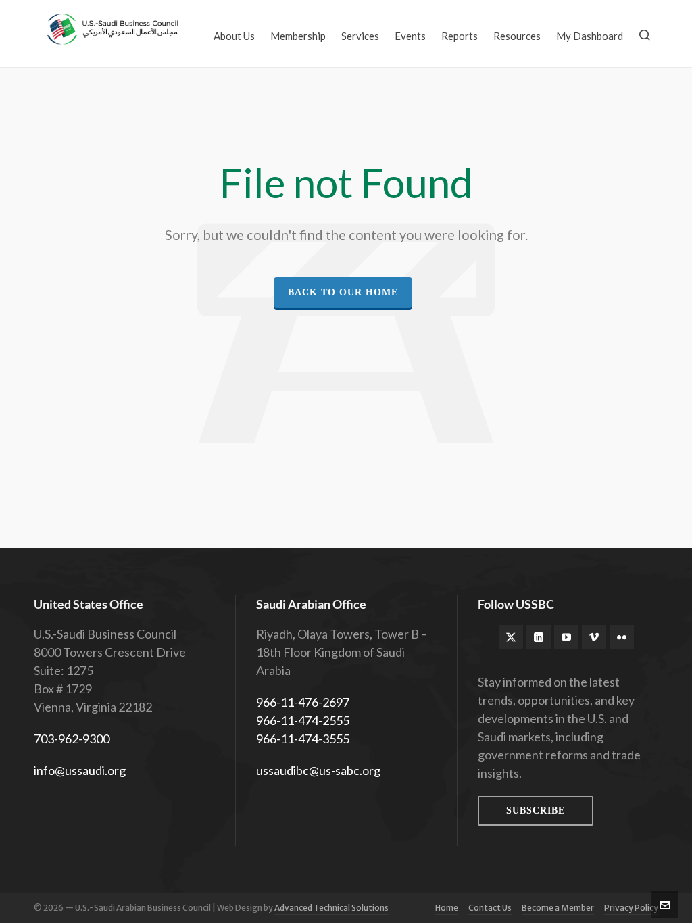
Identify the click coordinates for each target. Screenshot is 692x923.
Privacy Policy (631, 908)
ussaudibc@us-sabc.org (318, 770)
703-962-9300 (71, 738)
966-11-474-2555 (302, 720)
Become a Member (558, 908)
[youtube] (566, 637)
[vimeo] (594, 637)
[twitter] (511, 637)
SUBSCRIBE (535, 810)
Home (446, 908)
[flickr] (622, 637)
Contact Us (490, 908)
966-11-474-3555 (302, 738)
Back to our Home (343, 292)
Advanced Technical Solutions (331, 908)
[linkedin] (538, 637)
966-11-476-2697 (302, 702)
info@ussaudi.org (80, 770)
